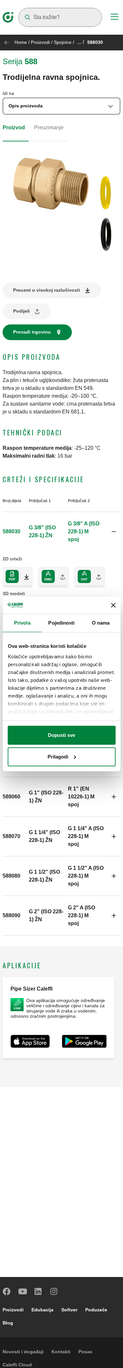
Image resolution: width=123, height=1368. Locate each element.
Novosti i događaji (23, 1351)
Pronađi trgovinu (32, 332)
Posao (85, 1351)
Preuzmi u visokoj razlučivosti (46, 290)
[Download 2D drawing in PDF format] (24, 576)
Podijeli (21, 311)
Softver (69, 1309)
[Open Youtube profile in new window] (22, 1291)
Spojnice (63, 42)
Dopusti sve (61, 735)
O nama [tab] (101, 623)
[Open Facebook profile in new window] (7, 1291)
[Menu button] (114, 17)
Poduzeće (96, 1309)
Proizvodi (40, 42)
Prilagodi (58, 756)
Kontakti (61, 1351)
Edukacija (42, 1309)
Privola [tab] (22, 623)
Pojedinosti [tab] (61, 623)
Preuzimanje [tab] (49, 127)
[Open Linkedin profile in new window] (38, 1291)
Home (20, 42)
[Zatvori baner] (113, 605)
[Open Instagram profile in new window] (54, 1291)
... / (80, 42)
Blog (8, 1322)
